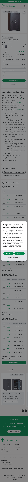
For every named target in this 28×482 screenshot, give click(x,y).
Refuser (8, 253)
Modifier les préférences (14, 257)
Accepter (19, 253)
